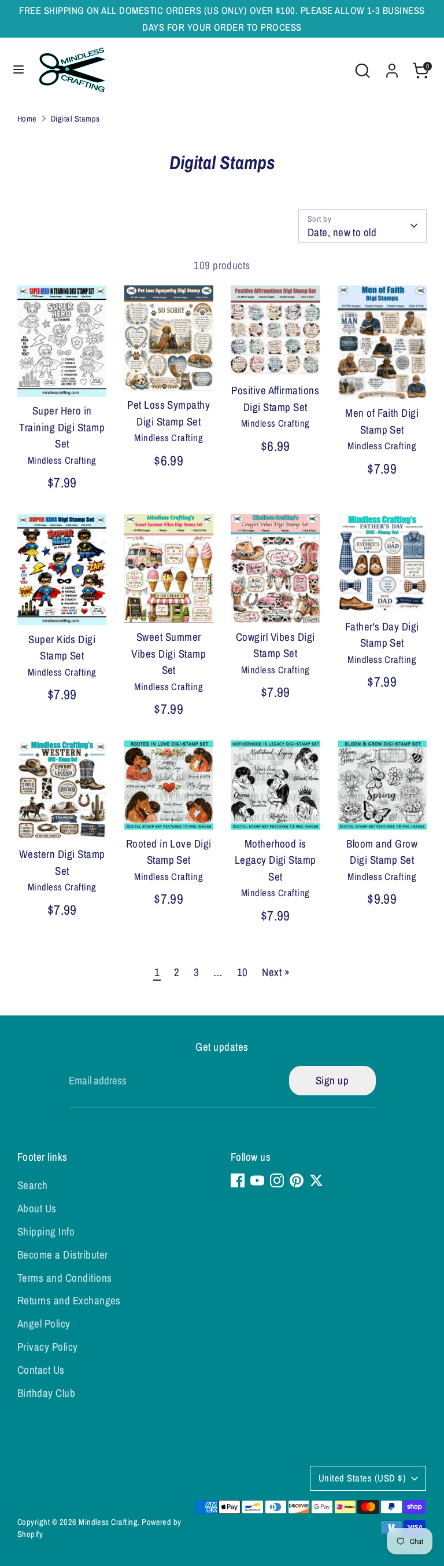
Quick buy (62, 376)
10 (242, 972)
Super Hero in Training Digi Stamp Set (62, 427)
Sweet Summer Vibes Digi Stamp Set (168, 653)
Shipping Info (46, 1231)
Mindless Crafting (108, 1521)
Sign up (332, 1080)
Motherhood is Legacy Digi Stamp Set (275, 860)
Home (27, 118)
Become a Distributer (62, 1254)
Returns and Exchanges (69, 1300)
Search (32, 1185)
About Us (37, 1208)
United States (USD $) (362, 1478)
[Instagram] (277, 1180)
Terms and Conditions (64, 1277)
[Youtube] (257, 1180)
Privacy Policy (47, 1346)
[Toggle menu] (18, 70)
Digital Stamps (75, 118)
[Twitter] (316, 1180)
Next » (276, 972)
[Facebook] (238, 1180)
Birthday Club (46, 1392)
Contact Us (41, 1369)
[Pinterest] (297, 1180)
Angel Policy (44, 1323)
